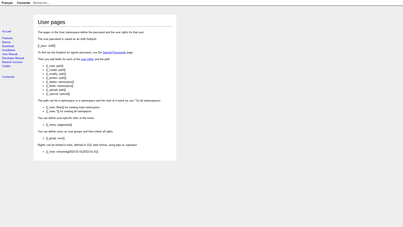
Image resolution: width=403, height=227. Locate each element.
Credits (6, 66)
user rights (87, 59)
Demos (6, 42)
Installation (8, 50)
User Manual (9, 54)
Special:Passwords (114, 52)
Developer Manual (13, 58)
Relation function (12, 62)
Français (7, 2)
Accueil (6, 31)
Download (8, 46)
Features (7, 38)
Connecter (8, 76)
